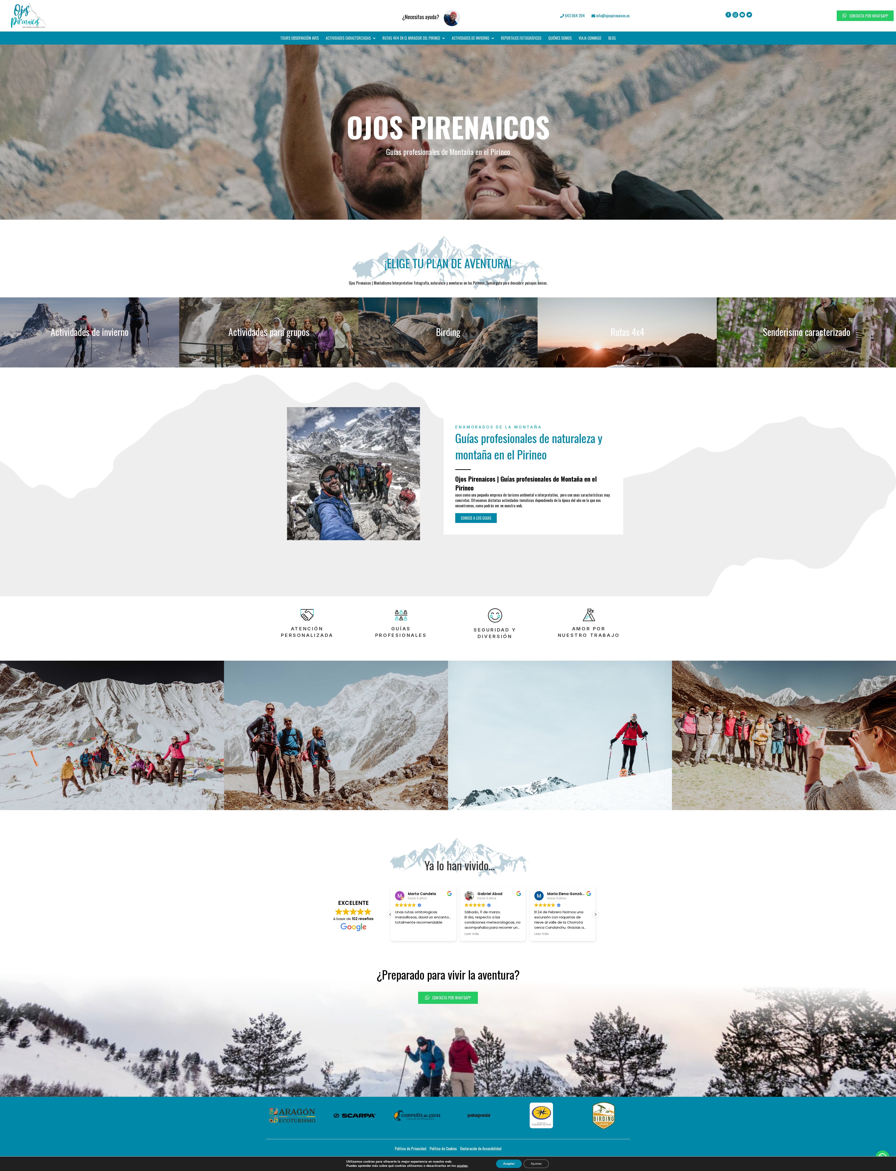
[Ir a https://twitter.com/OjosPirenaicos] (749, 15)
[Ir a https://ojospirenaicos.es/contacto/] (320, 15)
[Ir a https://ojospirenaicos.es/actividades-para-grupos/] (268, 332)
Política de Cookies (443, 1148)
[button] (476, 518)
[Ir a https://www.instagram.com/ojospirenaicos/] (735, 15)
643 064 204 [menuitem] (574, 15)
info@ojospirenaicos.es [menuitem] (612, 15)
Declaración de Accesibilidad (480, 1148)
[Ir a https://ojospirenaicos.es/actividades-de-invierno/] (89, 332)
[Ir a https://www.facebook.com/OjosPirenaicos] (728, 15)
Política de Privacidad (410, 1148)
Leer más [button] (445, 934)
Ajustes (536, 1163)
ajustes (462, 1166)
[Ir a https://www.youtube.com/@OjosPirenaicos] (742, 15)
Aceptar (509, 1163)
